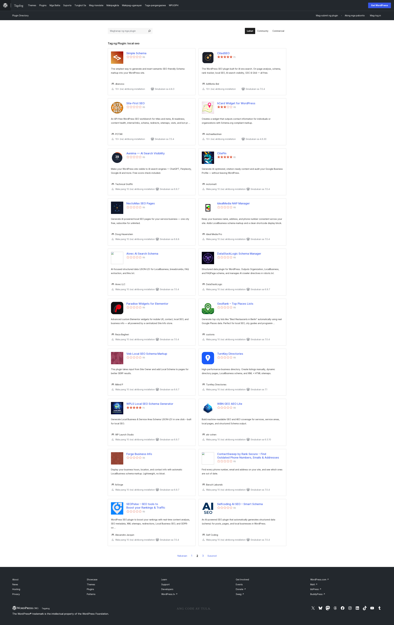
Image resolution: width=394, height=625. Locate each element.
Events (239, 584)
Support (165, 584)
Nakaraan (182, 555)
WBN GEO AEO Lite (229, 403)
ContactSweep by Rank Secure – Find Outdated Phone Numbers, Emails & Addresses (248, 455)
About (15, 579)
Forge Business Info (139, 454)
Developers (167, 589)
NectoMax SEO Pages (140, 203)
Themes (91, 584)
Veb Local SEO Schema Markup (146, 353)
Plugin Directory (20, 15)
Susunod (212, 555)
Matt (314, 584)
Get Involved (242, 579)
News (15, 584)
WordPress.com (319, 579)
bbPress (315, 589)
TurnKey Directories (230, 353)
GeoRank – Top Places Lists (235, 303)
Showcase (92, 579)
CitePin (221, 153)
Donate (241, 589)
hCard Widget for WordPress (236, 103)
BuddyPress (317, 594)
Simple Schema (136, 53)
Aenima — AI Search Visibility (145, 153)
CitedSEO (223, 53)
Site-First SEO (135, 103)
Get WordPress (379, 5)
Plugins (90, 589)
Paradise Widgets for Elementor (147, 303)
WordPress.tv (169, 594)
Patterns (91, 594)
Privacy (16, 594)
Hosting (16, 589)
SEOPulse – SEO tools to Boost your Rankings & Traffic (145, 505)
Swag (240, 594)
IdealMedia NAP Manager (233, 203)
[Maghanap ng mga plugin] (149, 31)
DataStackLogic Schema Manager (239, 253)
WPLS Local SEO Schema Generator (149, 403)
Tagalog (46, 608)
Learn (164, 579)
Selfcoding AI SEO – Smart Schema (240, 504)
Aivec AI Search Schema (142, 253)
